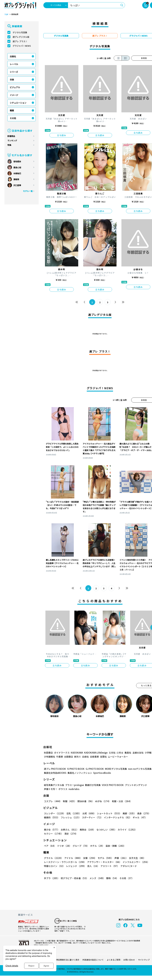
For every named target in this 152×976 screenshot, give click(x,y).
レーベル (14, 64)
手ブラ (52, 878)
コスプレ (53, 801)
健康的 (52, 817)
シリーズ (14, 71)
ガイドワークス (62, 752)
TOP (6, 14)
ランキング (12, 140)
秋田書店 (48, 752)
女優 (89, 857)
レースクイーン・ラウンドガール (65, 862)
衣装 (12, 79)
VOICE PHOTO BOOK (113, 785)
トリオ (64, 845)
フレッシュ (71, 817)
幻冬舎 (120, 752)
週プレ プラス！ (20, 41)
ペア (50, 845)
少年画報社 (49, 756)
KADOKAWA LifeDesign (96, 752)
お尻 (89, 813)
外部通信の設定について (93, 960)
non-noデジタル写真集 (140, 768)
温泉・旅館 (116, 845)
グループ (81, 845)
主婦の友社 (138, 752)
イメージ (14, 94)
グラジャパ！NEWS (22, 45)
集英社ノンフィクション (80, 772)
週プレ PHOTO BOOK (55, 768)
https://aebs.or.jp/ (41, 945)
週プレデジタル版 (21, 36)
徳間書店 (68, 756)
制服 (69, 801)
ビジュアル (15, 87)
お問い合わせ (129, 960)
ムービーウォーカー (118, 756)
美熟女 (87, 829)
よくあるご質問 (113, 960)
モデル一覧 (28, 191)
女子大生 (137, 857)
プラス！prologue (74, 785)
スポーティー (92, 817)
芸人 (93, 866)
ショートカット (109, 813)
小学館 (148, 752)
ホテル (97, 845)
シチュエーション (18, 102)
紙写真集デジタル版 (54, 785)
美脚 (129, 813)
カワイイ (127, 829)
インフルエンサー (136, 862)
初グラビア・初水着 (74, 878)
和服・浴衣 (122, 801)
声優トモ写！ (50, 789)
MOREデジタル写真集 (116, 768)
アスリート (109, 866)
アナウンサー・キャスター (104, 862)
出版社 (13, 56)
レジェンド (76, 866)
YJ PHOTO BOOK (75, 768)
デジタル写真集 (20, 32)
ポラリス (62, 789)
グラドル (53, 857)
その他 (13, 118)
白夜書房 (94, 756)
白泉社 (85, 756)
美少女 (52, 829)
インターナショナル (118, 817)
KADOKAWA (77, 752)
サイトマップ (144, 960)
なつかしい (106, 829)
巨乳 (73, 813)
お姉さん (70, 829)
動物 (112, 878)
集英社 (128, 752)
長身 (144, 813)
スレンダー (54, 813)
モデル (105, 857)
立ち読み (61, 135)
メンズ (97, 878)
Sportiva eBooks (102, 772)
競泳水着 (85, 801)
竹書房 (59, 756)
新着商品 (11, 136)
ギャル (140, 817)
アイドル (73, 857)
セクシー (53, 833)
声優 (121, 857)
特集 (9, 145)
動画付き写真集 (93, 785)
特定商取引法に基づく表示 (67, 960)
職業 (12, 110)
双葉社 (103, 756)
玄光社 (112, 752)
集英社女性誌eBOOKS (55, 772)
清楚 (71, 833)
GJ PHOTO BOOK (95, 768)
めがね (103, 801)
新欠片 (77, 756)
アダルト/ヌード (128, 866)
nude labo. (74, 789)
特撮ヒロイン (54, 866)
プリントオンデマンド (136, 785)
